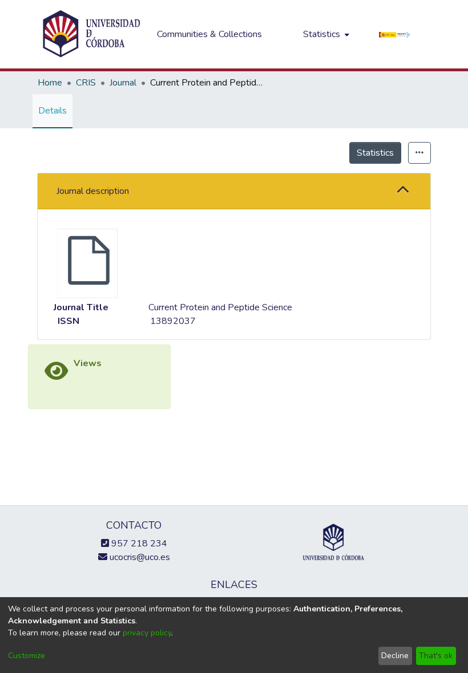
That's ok (436, 655)
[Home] (91, 34)
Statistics (375, 153)
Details (52, 110)
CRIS (86, 82)
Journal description (93, 191)
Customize (26, 655)
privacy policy (147, 632)
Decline (395, 655)
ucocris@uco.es (138, 557)
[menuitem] (325, 34)
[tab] (234, 191)
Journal (123, 82)
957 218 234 (138, 543)
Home (50, 82)
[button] (403, 191)
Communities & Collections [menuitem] (209, 34)
